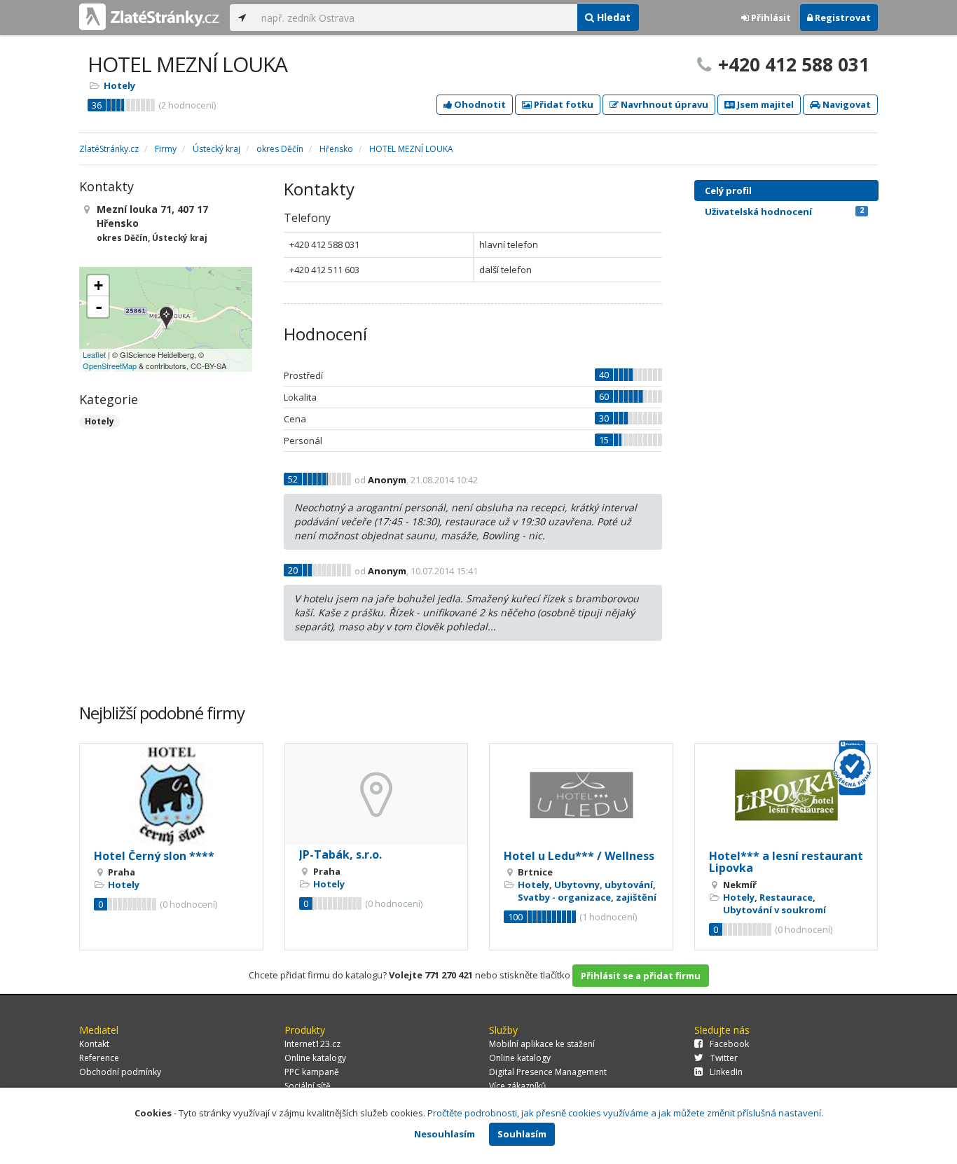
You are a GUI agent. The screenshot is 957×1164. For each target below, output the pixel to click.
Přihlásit (770, 17)
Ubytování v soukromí (774, 909)
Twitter (724, 1058)
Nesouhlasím (444, 1134)
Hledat (612, 17)
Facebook (729, 1044)
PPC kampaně (311, 1072)
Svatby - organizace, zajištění (587, 897)
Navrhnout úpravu (663, 104)
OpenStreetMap (110, 365)
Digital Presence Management (548, 1072)
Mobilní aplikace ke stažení (542, 1044)
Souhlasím (521, 1134)
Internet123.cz (312, 1044)
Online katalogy (315, 1058)
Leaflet (94, 354)
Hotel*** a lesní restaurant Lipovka (786, 862)
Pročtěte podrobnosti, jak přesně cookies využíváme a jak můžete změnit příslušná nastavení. (625, 1113)
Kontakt (94, 1044)
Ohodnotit (479, 104)
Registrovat (842, 17)
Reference (99, 1058)
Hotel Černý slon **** (154, 856)
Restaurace (786, 897)
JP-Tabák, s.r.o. (340, 854)
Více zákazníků (517, 1086)
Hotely (119, 85)
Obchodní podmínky (120, 1072)
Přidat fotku (562, 104)
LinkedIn (726, 1072)
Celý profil (728, 190)
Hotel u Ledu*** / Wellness (579, 856)
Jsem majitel (764, 104)
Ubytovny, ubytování (603, 884)
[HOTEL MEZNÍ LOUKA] (166, 319)
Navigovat (845, 104)
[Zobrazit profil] (171, 795)
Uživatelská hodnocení (784, 211)
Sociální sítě (307, 1086)
